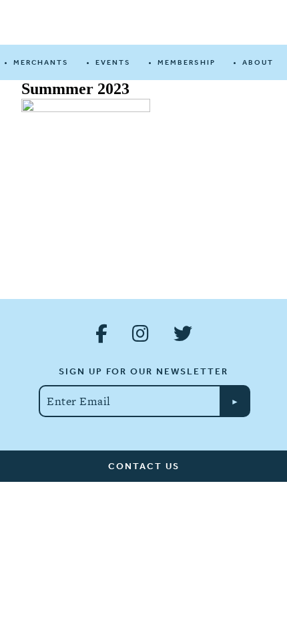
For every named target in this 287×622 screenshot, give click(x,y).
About (258, 62)
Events (113, 62)
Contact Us (144, 466)
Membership (187, 62)
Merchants (41, 62)
